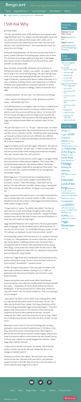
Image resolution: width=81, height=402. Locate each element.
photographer (67, 201)
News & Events (68, 120)
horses (64, 173)
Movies (63, 68)
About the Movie (69, 70)
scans (64, 215)
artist (71, 134)
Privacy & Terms (65, 390)
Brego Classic (31, 390)
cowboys (68, 143)
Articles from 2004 (69, 105)
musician (69, 191)
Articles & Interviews (26, 15)
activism (69, 131)
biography (70, 42)
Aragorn (64, 134)
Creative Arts (68, 113)
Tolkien (64, 218)
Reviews (66, 78)
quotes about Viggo (69, 208)
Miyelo (65, 191)
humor (70, 174)
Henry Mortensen (67, 160)
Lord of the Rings (38, 11)
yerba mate (64, 228)
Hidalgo (66, 163)
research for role (65, 210)
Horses (66, 65)
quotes (62, 208)
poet (63, 205)
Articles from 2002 (69, 96)
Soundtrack (67, 81)
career (64, 140)
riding (69, 212)
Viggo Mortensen (20, 11)
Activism (66, 88)
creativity (64, 146)
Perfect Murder (70, 198)
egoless (70, 146)
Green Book (67, 157)
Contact (43, 390)
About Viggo (68, 86)
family (62, 149)
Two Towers (71, 219)
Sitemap (52, 390)
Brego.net (15, 4)
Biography (67, 110)
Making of (67, 75)
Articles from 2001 (69, 91)
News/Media (55, 11)
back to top (71, 398)
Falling (75, 146)
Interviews (67, 72)
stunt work (70, 216)
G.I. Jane (70, 155)
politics (69, 204)
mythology (65, 193)
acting (63, 131)
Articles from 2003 (69, 100)
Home (8, 11)
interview (67, 180)
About (67, 11)
